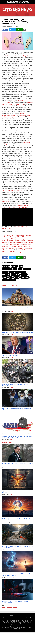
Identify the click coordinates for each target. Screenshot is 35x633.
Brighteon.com (23, 252)
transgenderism (6, 266)
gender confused (15, 274)
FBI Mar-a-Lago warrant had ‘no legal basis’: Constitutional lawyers (17, 332)
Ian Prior (4, 280)
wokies (10, 277)
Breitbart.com (24, 250)
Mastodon (6, 29)
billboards (23, 271)
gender (14, 269)
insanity (21, 266)
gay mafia (12, 271)
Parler (12, 29)
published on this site (15, 626)
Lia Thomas (16, 277)
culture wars (5, 271)
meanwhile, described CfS (12, 190)
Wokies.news (6, 201)
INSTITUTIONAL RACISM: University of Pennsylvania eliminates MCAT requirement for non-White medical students (16, 409)
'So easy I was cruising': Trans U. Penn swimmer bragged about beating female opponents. (16, 115)
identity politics (26, 269)
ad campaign (24, 274)
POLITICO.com (13, 252)
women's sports (6, 274)
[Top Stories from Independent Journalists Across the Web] (17, 13)
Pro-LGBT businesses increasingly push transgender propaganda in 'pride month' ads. (17, 238)
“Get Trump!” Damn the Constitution (10, 355)
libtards (20, 269)
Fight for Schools (12, 280)
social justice (14, 266)
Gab (20, 29)
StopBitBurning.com (10, 2)
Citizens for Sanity (25, 277)
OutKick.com (5, 252)
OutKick (22, 104)
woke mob (4, 277)
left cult (17, 271)
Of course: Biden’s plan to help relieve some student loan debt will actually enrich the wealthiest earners (17, 437)
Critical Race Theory (6, 269)
